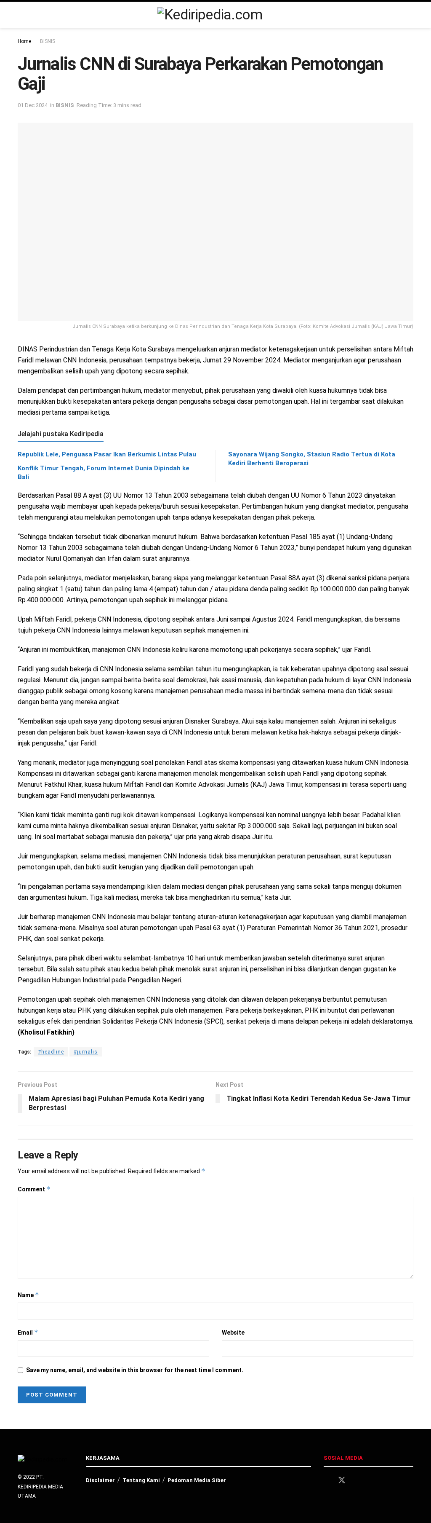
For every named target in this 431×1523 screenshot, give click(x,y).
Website (233, 1332)
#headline (51, 1052)
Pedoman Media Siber (197, 1480)
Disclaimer (100, 1480)
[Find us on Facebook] (327, 1480)
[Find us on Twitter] (342, 1480)
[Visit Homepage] (209, 15)
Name (28, 1295)
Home (24, 41)
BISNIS (47, 41)
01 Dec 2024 (33, 105)
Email (28, 1332)
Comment (34, 1189)
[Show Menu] (409, 15)
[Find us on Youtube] (371, 1480)
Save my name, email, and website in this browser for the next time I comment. (134, 1370)
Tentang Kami (141, 1480)
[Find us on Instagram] (357, 1480)
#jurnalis (86, 1052)
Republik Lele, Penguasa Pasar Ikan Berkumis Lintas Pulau (107, 454)
